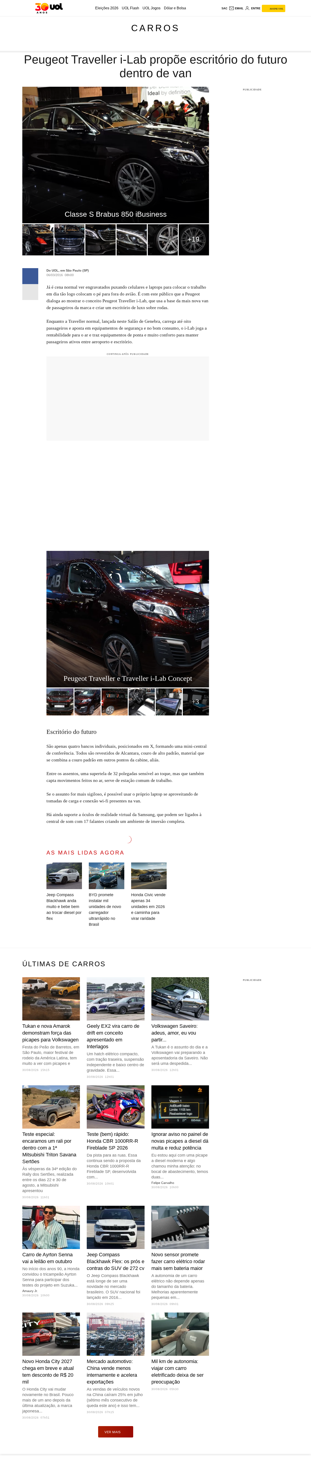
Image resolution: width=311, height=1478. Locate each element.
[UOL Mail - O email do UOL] (236, 8)
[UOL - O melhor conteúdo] (49, 8)
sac (224, 8)
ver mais (113, 1432)
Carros (155, 28)
